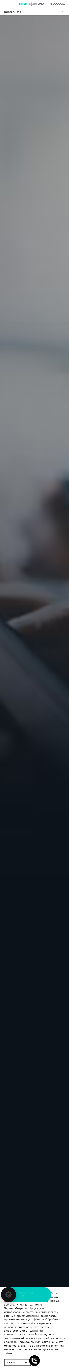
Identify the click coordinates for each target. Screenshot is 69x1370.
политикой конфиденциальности (23, 1332)
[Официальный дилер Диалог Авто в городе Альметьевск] (47, 4)
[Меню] (6, 4)
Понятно (14, 1362)
